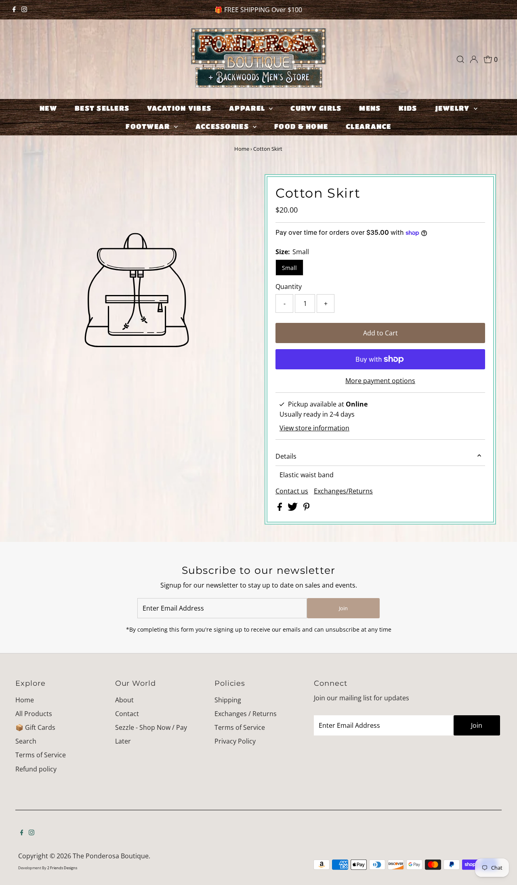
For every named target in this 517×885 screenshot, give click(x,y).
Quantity (288, 286)
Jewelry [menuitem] (453, 108)
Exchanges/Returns (343, 491)
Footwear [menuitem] (149, 126)
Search (25, 741)
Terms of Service (40, 754)
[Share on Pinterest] (306, 508)
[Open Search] (460, 59)
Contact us (291, 491)
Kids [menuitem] (408, 108)
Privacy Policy (235, 741)
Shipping (227, 699)
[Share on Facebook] (280, 508)
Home (241, 148)
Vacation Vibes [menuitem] (179, 108)
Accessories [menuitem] (223, 126)
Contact (127, 713)
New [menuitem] (48, 108)
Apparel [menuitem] (248, 108)
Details (285, 456)
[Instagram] (24, 9)
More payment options (380, 380)
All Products (33, 713)
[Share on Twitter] (293, 508)
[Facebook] (14, 9)
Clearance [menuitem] (368, 126)
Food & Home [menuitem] (301, 126)
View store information (314, 428)
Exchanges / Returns (245, 713)
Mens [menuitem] (369, 108)
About (124, 699)
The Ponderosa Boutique (111, 855)
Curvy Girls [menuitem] (315, 108)
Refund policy (36, 769)
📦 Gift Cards (35, 727)
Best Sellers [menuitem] (102, 108)
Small (289, 268)
